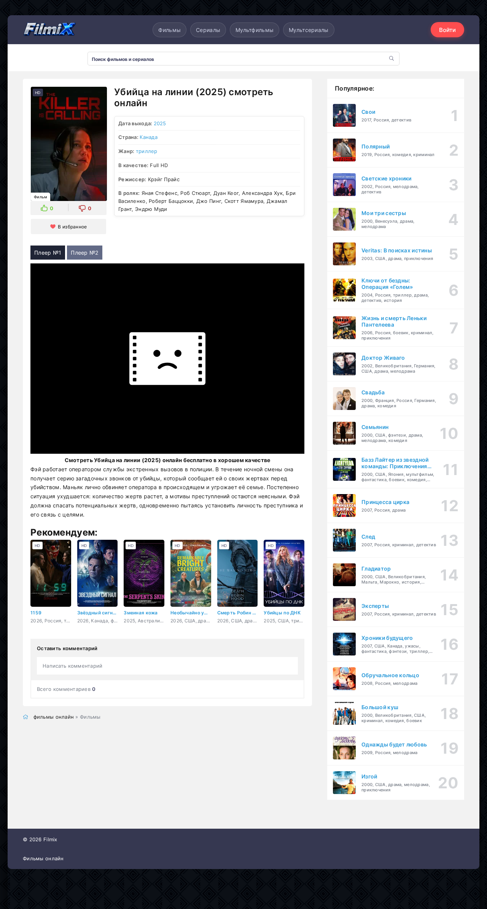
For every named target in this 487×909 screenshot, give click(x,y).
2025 (160, 123)
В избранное (72, 227)
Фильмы (169, 30)
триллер (147, 151)
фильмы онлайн (53, 717)
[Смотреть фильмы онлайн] (49, 29)
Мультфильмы (255, 30)
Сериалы (208, 30)
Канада (149, 137)
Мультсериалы (308, 30)
